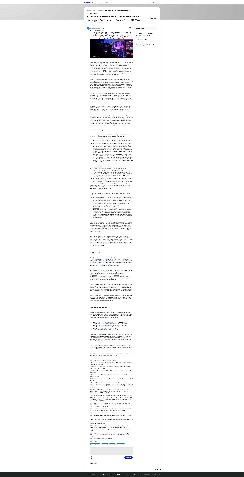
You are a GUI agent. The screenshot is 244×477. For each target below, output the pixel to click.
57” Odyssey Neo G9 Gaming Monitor (107, 322)
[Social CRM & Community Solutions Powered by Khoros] (158, 469)
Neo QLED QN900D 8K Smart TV (105, 178)
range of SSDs (98, 237)
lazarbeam (123, 68)
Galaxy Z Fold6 (96, 208)
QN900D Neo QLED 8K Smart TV (100, 261)
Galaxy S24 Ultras (103, 326)
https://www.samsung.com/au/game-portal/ (107, 355)
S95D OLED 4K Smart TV (113, 261)
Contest (106, 2)
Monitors (106, 444)
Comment (128, 457)
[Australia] (87, 2)
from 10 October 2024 (115, 314)
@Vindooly (94, 275)
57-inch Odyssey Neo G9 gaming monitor (103, 154)
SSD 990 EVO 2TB (103, 329)
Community (94, 2)
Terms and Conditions (106, 474)
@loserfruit (94, 71)
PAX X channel (100, 348)
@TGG (96, 276)
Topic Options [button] (153, 18)
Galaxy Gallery (101, 2)
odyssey (113, 444)
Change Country (137, 474)
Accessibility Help (91, 474)
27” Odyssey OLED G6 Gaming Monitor (107, 323)
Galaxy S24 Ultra (102, 262)
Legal (127, 474)
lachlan (104, 70)
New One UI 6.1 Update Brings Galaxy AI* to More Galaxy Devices (144, 35)
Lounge (110, 2)
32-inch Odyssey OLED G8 (100, 259)
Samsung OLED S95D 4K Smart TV (102, 170)
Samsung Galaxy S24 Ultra (98, 197)
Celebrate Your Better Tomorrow (145, 44)
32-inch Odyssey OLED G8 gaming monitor (103, 139)
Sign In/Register (152, 2)
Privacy (118, 474)
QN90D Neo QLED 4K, (124, 261)
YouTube (124, 345)
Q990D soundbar (117, 223)
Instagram (118, 345)
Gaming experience (96, 444)
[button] (130, 27)
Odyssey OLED (121, 444)
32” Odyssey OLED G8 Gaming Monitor (107, 325)
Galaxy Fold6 (111, 262)
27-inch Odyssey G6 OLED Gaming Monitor (103, 143)
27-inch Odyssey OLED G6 (111, 259)
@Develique (116, 275)
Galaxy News (101, 30)
